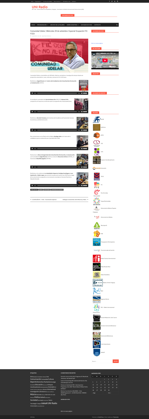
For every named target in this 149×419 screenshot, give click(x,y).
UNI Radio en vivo (66, 1)
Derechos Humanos (44, 382)
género (41, 389)
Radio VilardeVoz (105, 274)
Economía (32, 384)
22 (105, 387)
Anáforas (103, 127)
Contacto (74, 1)
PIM (102, 233)
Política (37, 397)
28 (101, 390)
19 (93, 387)
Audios (40, 189)
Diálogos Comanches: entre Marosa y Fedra (74, 199)
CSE (102, 143)
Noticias (43, 394)
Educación (39, 384)
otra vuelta (53, 394)
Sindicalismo (47, 397)
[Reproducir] (32, 93)
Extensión (103, 168)
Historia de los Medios (106, 217)
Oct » (109, 393)
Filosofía (31, 389)
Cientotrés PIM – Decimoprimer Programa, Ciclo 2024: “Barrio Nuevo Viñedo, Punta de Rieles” (74, 386)
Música (33, 394)
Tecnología (33, 403)
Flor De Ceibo (104, 193)
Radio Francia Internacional (108, 258)
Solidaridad (45, 400)
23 (108, 387)
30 (108, 390)
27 (97, 390)
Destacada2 (47, 189)
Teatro (50, 400)
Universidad (33, 406)
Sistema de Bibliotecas (107, 336)
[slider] (85, 93)
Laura (62, 380)
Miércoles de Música (50, 391)
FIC (102, 184)
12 (93, 384)
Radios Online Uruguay (109, 282)
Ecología (53, 382)
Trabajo (39, 403)
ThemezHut (116, 417)
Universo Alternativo (40, 406)
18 (116, 384)
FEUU (102, 176)
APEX (102, 135)
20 (97, 387)
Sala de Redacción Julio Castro (109, 317)
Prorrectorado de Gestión (107, 250)
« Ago (94, 393)
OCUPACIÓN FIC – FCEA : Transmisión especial (44, 199)
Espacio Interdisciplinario (107, 160)
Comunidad (44, 379)
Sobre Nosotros (57, 1)
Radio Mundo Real (105, 266)
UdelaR (103, 352)
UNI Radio (40, 7)
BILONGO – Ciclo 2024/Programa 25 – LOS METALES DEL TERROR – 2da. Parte (74, 392)
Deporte (33, 382)
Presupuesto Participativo (108, 242)
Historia (45, 389)
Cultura (51, 379)
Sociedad (33, 400)
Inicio (32, 1)
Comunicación (35, 379)
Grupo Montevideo (106, 201)
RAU (102, 291)
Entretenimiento (44, 387)
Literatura (42, 391)
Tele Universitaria (105, 344)
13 (97, 384)
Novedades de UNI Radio (57, 189)
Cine (47, 377)
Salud (43, 397)
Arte (31, 377)
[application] (59, 93)
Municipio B (104, 225)
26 (93, 390)
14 (101, 384)
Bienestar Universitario (37, 376)
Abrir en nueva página (97, 43)
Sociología (40, 400)
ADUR (102, 119)
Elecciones (45, 384)
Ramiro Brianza (47, 36)
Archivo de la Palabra (47, 1)
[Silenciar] (82, 93)
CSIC (102, 151)
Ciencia (44, 376)
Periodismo (32, 397)
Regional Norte (105, 299)
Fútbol (38, 389)
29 (105, 390)
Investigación (34, 391)
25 (116, 387)
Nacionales (39, 394)
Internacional (51, 389)
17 (112, 384)
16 (108, 384)
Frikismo (35, 389)
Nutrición (47, 394)
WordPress (101, 417)
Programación (38, 1)
